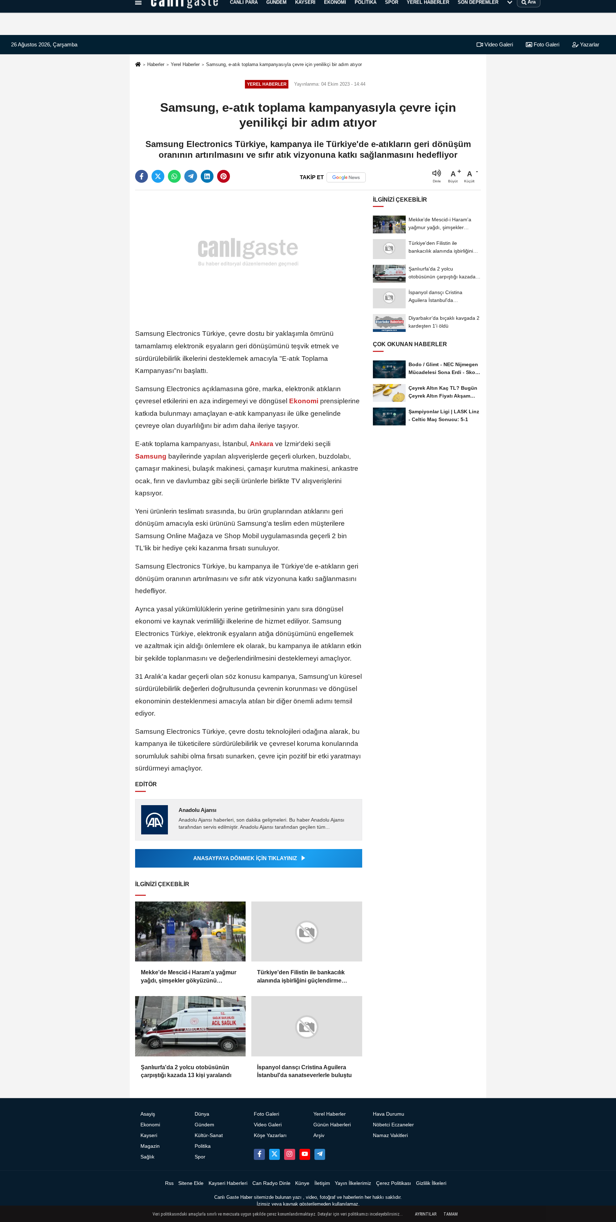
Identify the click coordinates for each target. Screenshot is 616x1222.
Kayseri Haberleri (228, 1183)
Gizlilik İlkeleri (431, 1183)
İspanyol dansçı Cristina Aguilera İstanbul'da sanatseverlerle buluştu (304, 1071)
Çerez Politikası (393, 1183)
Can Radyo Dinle (271, 1183)
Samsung (151, 456)
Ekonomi (303, 401)
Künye (302, 1183)
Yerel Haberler (185, 64)
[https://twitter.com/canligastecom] (274, 1154)
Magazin (150, 1146)
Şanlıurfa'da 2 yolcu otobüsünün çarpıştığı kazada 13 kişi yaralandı (186, 1071)
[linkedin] (207, 176)
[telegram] (190, 176)
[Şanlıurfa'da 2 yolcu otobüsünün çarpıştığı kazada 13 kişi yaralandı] (190, 1026)
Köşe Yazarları (270, 1135)
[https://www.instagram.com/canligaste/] (289, 1154)
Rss (169, 1183)
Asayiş (147, 1114)
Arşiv (318, 1135)
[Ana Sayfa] (138, 64)
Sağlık (147, 1157)
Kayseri (148, 1135)
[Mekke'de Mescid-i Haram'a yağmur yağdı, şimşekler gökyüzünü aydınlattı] (190, 932)
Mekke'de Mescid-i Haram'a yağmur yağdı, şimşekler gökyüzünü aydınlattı (188, 977)
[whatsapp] (174, 176)
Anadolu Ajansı (197, 810)
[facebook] (141, 176)
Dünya (202, 1114)
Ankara (261, 444)
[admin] (319, 1154)
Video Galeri (498, 44)
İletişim (322, 1183)
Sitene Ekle (191, 1183)
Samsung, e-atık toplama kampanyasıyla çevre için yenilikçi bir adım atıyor (284, 64)
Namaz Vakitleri (390, 1135)
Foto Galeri (545, 44)
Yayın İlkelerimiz (353, 1183)
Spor (200, 1157)
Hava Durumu (388, 1114)
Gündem (204, 1124)
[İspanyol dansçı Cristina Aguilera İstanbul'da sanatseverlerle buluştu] (306, 1026)
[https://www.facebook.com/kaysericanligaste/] (259, 1154)
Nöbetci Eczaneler (393, 1124)
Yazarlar (589, 44)
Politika (203, 1146)
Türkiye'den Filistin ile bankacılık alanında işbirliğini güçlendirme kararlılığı (301, 977)
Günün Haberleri (332, 1124)
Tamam (450, 1214)
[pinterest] (223, 176)
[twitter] (158, 176)
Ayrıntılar (425, 1214)
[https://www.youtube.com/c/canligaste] (304, 1154)
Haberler (155, 64)
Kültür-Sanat (209, 1135)
